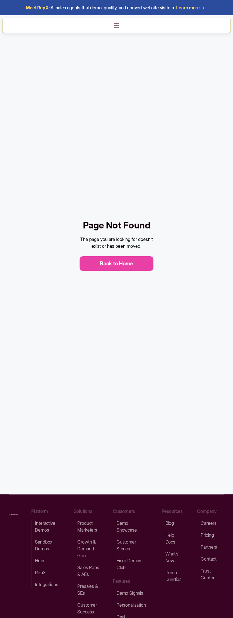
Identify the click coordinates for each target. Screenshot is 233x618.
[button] (116, 25)
